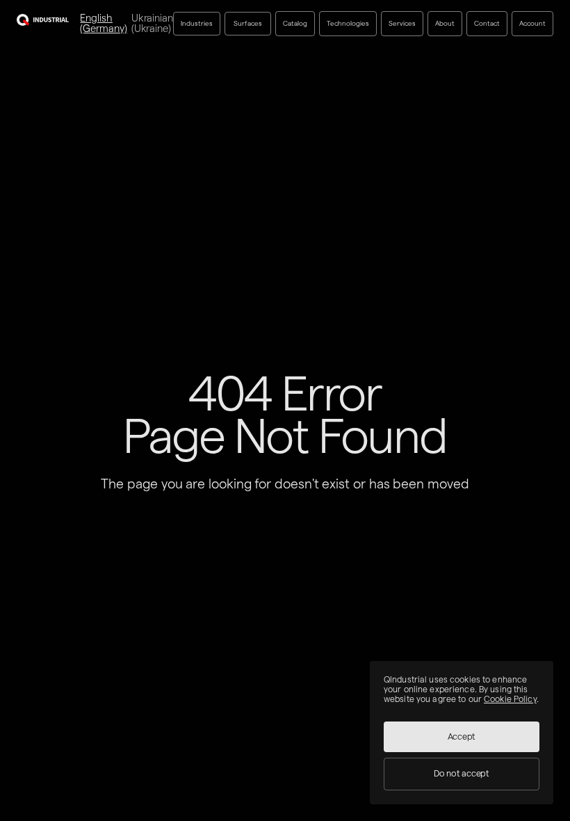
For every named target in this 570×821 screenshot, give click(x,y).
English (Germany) (103, 23)
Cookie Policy (510, 698)
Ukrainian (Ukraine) (152, 23)
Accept (461, 736)
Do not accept (461, 773)
